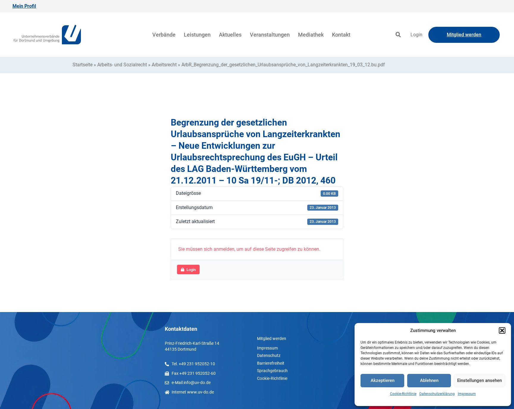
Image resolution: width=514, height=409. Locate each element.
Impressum (467, 394)
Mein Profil (24, 6)
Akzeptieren (382, 380)
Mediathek (311, 35)
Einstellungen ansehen (479, 380)
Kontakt (341, 35)
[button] (502, 330)
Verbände (163, 35)
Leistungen (197, 35)
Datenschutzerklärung (437, 394)
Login (416, 34)
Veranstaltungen (270, 35)
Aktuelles (230, 35)
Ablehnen (429, 380)
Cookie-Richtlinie (403, 394)
